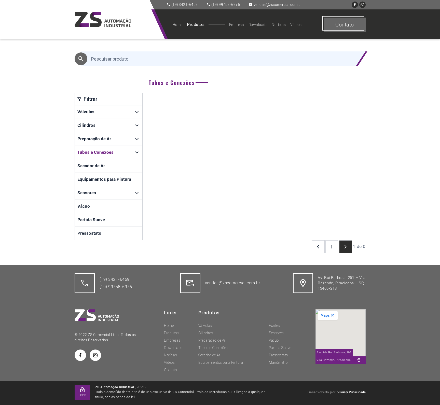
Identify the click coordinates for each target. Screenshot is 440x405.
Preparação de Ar (94, 138)
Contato (344, 25)
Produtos (195, 24)
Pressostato (89, 233)
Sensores (86, 192)
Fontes (274, 325)
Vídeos (296, 25)
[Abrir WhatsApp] (427, 392)
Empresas (172, 340)
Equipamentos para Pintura (104, 179)
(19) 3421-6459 (184, 5)
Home (178, 25)
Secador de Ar (91, 165)
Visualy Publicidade (351, 392)
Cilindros (86, 125)
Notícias (279, 25)
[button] (137, 112)
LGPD (82, 395)
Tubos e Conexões (95, 152)
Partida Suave (91, 219)
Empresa (236, 25)
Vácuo (83, 206)
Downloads (258, 25)
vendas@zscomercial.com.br (278, 5)
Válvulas (85, 111)
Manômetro (278, 362)
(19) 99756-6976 (225, 5)
